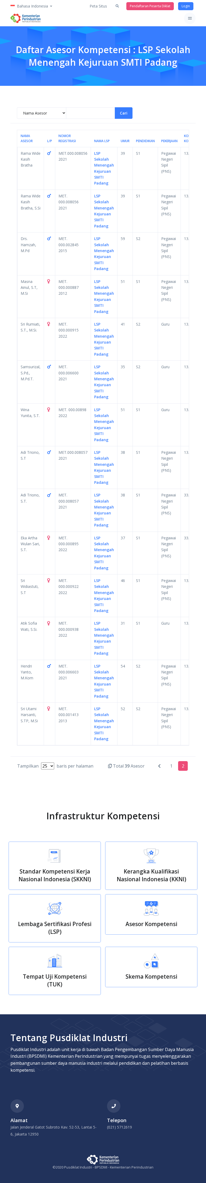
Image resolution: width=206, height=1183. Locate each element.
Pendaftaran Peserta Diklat (150, 6)
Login (186, 6)
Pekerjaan (169, 141)
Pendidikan (145, 141)
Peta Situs (98, 6)
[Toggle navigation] (190, 18)
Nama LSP (102, 141)
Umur (125, 141)
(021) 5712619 (119, 1127)
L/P (49, 141)
